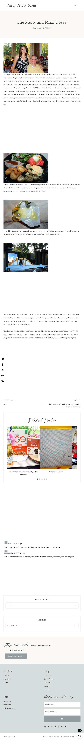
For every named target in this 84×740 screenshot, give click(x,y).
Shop (6, 682)
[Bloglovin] (65, 726)
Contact (7, 701)
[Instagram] (45, 726)
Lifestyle (47, 675)
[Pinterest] (52, 726)
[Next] (73, 451)
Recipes (47, 686)
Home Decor (49, 679)
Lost (8, 402)
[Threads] (58, 726)
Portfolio (7, 679)
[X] (2, 370)
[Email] (2, 375)
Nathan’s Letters (56, 472)
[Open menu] (75, 5)
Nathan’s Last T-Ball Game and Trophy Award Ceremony (64, 403)
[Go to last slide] (10, 451)
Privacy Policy (10, 708)
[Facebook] (48, 726)
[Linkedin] (62, 726)
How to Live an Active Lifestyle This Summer (23, 473)
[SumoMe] (2, 381)
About (6, 675)
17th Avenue (76, 737)
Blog (48, 28)
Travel (46, 689)
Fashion (47, 682)
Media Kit (8, 705)
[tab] (37, 479)
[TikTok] (55, 726)
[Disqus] (42, 510)
